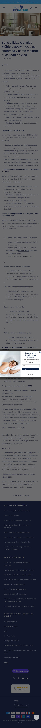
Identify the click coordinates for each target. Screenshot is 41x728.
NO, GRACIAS (30, 374)
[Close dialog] (39, 352)
